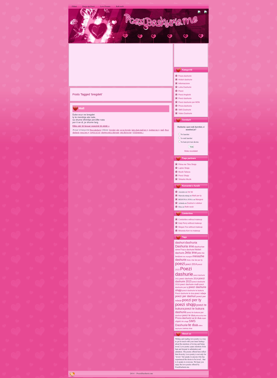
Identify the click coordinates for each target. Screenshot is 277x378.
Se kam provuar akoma (189, 142)
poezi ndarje (200, 293)
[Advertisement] (121, 65)
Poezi (180, 91)
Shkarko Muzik (184, 179)
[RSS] (72, 374)
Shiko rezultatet (191, 151)
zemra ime (187, 328)
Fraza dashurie (185, 76)
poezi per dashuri (185, 296)
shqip (186, 321)
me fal (190, 192)
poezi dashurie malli (189, 284)
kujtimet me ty (154, 130)
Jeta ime (191, 252)
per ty (200, 260)
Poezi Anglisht (184, 95)
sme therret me (125, 132)
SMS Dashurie (184, 110)
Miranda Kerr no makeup (189, 231)
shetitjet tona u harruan (110, 132)
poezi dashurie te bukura (193, 290)
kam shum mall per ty (140, 130)
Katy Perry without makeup (190, 223)
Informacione (184, 83)
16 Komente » (138, 132)
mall (162, 130)
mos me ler (192, 260)
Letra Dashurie (184, 87)
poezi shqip (185, 304)
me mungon (187, 257)
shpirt (204, 318)
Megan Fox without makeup (190, 227)
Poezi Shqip (183, 175)
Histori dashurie (185, 80)
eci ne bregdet (125, 130)
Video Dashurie (185, 113)
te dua (193, 325)
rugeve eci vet (95, 132)
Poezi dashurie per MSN (189, 102)
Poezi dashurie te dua (184, 293)
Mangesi (199, 199)
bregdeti (112, 130)
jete (199, 253)
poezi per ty (84, 132)
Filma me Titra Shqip (187, 164)
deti (117, 130)
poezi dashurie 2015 (190, 280)
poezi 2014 (191, 264)
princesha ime (200, 315)
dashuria (191, 242)
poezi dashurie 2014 (188, 278)
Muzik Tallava (184, 172)
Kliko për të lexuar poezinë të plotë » (90, 126)
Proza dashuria (185, 106)
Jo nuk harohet (186, 138)
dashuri (180, 242)
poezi (180, 264)
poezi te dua (188, 315)
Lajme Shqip (183, 168)
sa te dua (196, 318)
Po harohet (185, 134)
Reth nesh (189, 207)
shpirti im (179, 321)
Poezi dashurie (95, 130)
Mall (81, 108)
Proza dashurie (183, 318)
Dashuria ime (184, 246)
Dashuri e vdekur (194, 203)
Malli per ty (196, 196)
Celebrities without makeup (190, 219)
